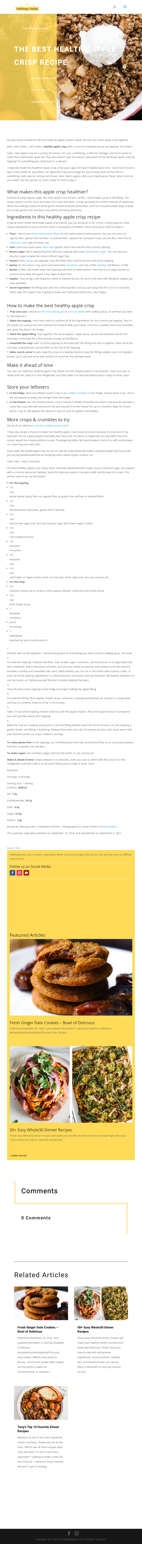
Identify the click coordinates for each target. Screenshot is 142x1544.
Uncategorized (35, 28)
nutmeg (101, 265)
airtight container (77, 393)
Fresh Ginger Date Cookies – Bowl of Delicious (52, 1022)
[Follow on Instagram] (19, 873)
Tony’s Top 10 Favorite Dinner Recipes (38, 1429)
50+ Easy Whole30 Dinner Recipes (41, 1130)
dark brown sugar (96, 251)
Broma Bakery (109, 826)
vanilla (112, 287)
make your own (18, 242)
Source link (13, 848)
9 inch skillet (77, 311)
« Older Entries (18, 1155)
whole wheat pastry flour (45, 233)
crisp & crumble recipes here (51, 425)
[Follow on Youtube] (26, 873)
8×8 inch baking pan (52, 311)
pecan (29, 260)
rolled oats (48, 247)
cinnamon (72, 265)
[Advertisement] (71, 905)
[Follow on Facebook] (12, 873)
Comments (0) (43, 102)
